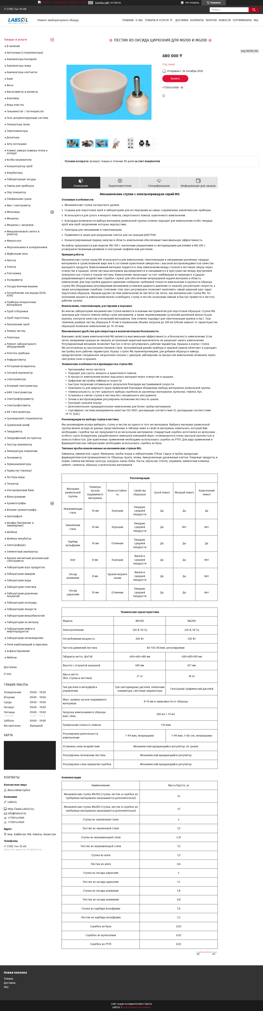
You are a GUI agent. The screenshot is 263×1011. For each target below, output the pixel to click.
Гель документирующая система (27, 118)
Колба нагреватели (19, 159)
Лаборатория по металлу (23, 622)
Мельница (13, 212)
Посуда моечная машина (22, 286)
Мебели (12, 657)
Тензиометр (14, 457)
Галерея (211, 20)
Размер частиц (16, 331)
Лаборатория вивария (21, 574)
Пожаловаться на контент (136, 1007)
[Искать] (254, 9)
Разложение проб (18, 324)
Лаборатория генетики (21, 587)
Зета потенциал (17, 144)
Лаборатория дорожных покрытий (22, 595)
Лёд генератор (16, 192)
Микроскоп (14, 240)
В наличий (13, 46)
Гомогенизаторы (17, 131)
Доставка (181, 20)
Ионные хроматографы (21, 509)
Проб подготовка (18, 318)
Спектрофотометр (18, 405)
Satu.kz (148, 1004)
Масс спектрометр (19, 205)
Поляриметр (15, 280)
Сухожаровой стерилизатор (24, 418)
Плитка (11, 266)
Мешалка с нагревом (20, 225)
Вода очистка (15, 105)
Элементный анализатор (22, 551)
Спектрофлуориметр (20, 399)
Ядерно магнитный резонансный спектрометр (28, 559)
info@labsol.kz (17, 813)
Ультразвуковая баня (20, 490)
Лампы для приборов (20, 185)
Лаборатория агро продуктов (26, 567)
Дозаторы (13, 137)
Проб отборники (17, 311)
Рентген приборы (18, 353)
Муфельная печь (17, 253)
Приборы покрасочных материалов (21, 303)
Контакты (197, 20)
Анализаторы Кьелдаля (21, 59)
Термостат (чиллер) (19, 470)
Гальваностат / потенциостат (25, 111)
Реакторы (13, 337)
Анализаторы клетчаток (22, 72)
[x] (214, 951)
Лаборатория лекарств (21, 609)
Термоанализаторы (19, 464)
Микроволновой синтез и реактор (23, 233)
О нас (139, 20)
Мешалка (12, 218)
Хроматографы (16, 503)
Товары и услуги (157, 20)
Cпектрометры (16, 379)
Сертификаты (242, 20)
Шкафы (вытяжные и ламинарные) (20, 524)
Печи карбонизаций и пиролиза (27, 644)
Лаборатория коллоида (22, 602)
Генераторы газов (18, 124)
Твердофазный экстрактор (24, 438)
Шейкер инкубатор (19, 538)
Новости (225, 20)
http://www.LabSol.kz (21, 809)
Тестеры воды (16, 477)
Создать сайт (102, 2)
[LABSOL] (18, 20)
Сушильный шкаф (18, 425)
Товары (8, 978)
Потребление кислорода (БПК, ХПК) (26, 294)
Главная (128, 20)
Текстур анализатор (19, 444)
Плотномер (14, 273)
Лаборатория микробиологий (25, 615)
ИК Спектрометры (18, 412)
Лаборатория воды (19, 580)
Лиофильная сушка (19, 199)
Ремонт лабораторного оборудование (21, 345)
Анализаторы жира (19, 65)
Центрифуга (14, 516)
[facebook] (204, 951)
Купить (175, 78)
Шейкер (12, 532)
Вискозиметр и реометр (22, 91)
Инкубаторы (15, 172)
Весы (10, 85)
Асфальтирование (18, 651)
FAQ (256, 20)
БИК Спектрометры (19, 392)
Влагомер (13, 98)
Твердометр (14, 431)
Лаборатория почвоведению (25, 638)
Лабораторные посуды (21, 179)
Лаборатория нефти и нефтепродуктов (21, 630)
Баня (10, 78)
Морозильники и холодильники (27, 247)
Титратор (13, 483)
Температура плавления (22, 451)
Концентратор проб (20, 166)
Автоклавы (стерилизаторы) (25, 52)
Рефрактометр (16, 359)
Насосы (11, 260)
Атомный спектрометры (22, 385)
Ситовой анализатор (20, 372)
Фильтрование (16, 496)
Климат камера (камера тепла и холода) (27, 152)
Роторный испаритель (21, 366)
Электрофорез (16, 545)
